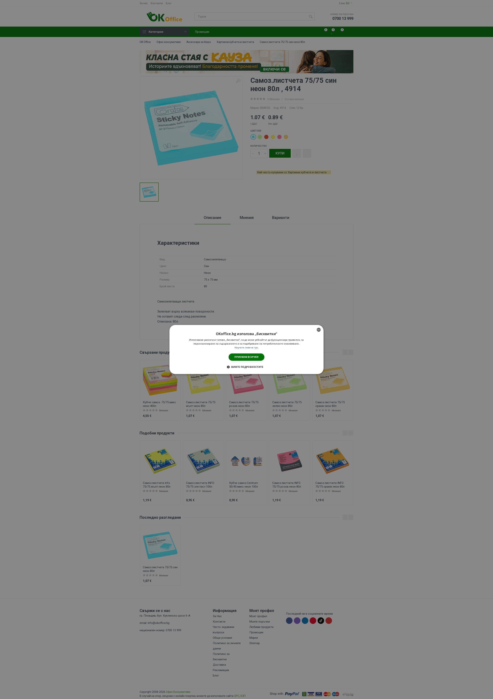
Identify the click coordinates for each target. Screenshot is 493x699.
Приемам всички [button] (246, 357)
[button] (246, 367)
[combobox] (319, 330)
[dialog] (246, 349)
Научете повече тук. (246, 347)
